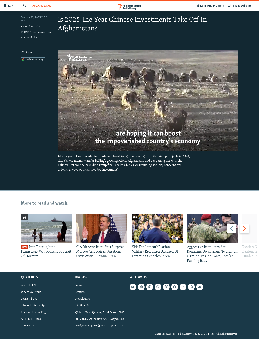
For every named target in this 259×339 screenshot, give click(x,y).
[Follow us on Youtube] (133, 287)
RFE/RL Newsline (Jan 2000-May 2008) (99, 319)
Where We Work (31, 292)
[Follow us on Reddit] (141, 287)
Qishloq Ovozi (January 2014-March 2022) (100, 312)
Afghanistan (41, 6)
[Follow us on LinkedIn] (183, 287)
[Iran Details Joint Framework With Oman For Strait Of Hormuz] (46, 228)
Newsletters (82, 298)
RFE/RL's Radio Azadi (34, 32)
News (78, 285)
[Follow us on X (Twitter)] (166, 287)
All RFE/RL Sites (31, 319)
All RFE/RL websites (239, 6)
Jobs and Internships (33, 305)
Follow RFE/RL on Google (209, 6)
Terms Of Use (29, 298)
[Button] (26, 53)
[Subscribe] (199, 287)
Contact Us (27, 325)
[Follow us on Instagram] (149, 287)
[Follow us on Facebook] (174, 287)
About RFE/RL (29, 285)
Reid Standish (32, 26)
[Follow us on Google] (158, 287)
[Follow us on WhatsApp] (191, 287)
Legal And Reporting (33, 312)
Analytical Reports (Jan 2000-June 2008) (100, 325)
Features (80, 292)
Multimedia (82, 305)
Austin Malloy (29, 37)
